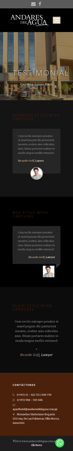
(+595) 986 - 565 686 (29, 400)
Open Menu (56, 20)
